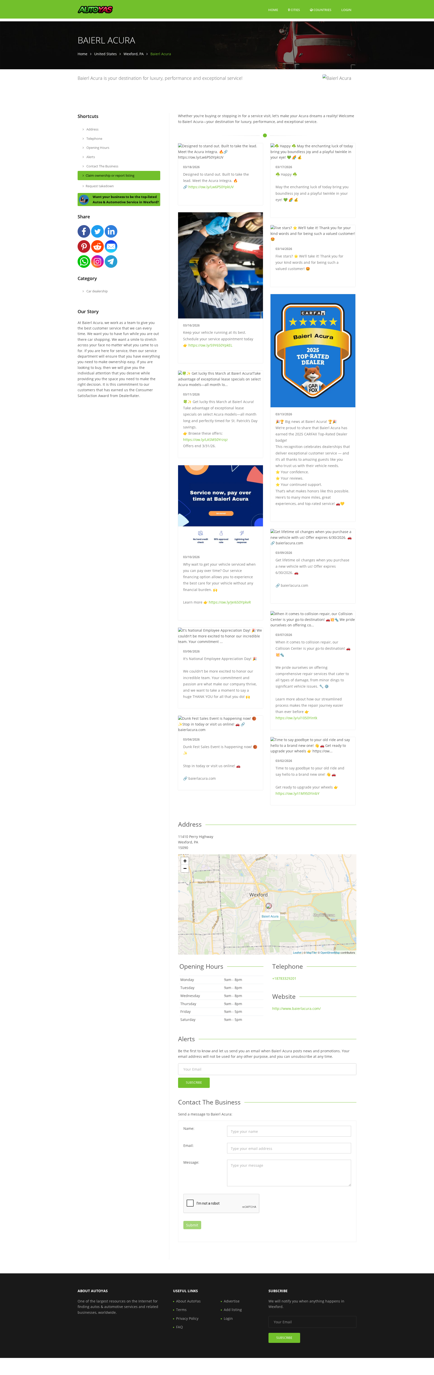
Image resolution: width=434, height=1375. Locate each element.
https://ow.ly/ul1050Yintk (296, 717)
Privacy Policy (187, 1318)
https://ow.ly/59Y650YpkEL (210, 345)
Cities (295, 10)
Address (92, 129)
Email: (188, 1145)
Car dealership (97, 291)
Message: (191, 1162)
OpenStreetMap (330, 952)
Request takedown (100, 186)
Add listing (233, 1309)
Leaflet (297, 952)
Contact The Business (102, 166)
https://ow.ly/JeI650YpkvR (230, 602)
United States (105, 53)
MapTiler (311, 952)
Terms (181, 1309)
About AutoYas (188, 1301)
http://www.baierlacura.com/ (296, 1008)
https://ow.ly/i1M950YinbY (297, 793)
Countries (322, 9)
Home (273, 10)
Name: (188, 1128)
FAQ (179, 1327)
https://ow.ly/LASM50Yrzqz (205, 439)
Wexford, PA (134, 53)
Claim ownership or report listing (110, 175)
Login (346, 9)
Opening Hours (97, 147)
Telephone (94, 138)
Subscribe (194, 1082)
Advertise (232, 1301)
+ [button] (185, 861)
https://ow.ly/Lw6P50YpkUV (211, 186)
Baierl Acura (270, 916)
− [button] (185, 868)
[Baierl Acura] (269, 906)
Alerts (90, 157)
